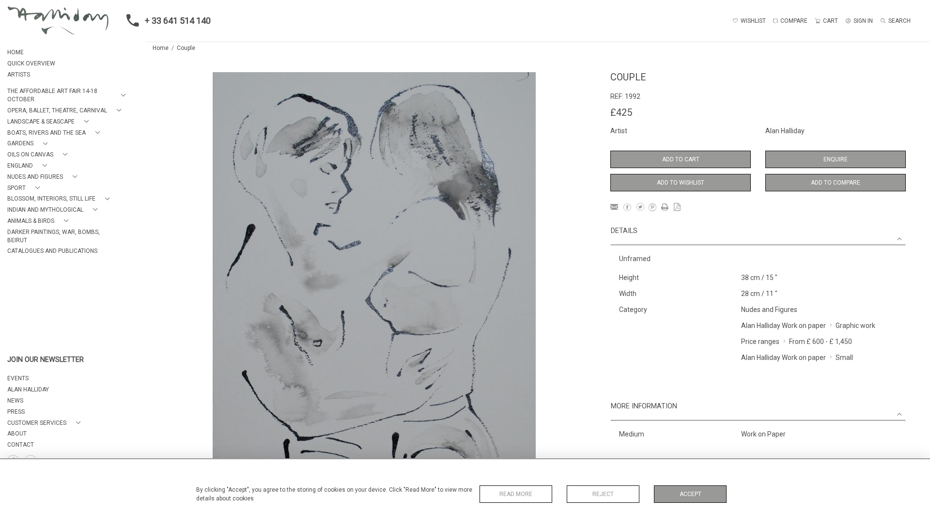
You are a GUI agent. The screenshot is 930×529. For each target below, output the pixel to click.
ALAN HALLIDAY (28, 389)
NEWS (15, 400)
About (17, 433)
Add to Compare (835, 182)
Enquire (835, 159)
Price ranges (760, 341)
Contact (20, 444)
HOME (15, 52)
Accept (690, 494)
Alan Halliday (785, 131)
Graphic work (855, 325)
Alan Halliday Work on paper (783, 325)
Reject (603, 494)
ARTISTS (18, 74)
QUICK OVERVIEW (31, 63)
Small (844, 357)
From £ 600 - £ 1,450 (820, 341)
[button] (68, 95)
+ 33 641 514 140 (178, 21)
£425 (621, 112)
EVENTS (18, 378)
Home (161, 48)
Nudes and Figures (769, 309)
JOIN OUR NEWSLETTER (45, 360)
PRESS (16, 411)
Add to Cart (680, 159)
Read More (515, 494)
